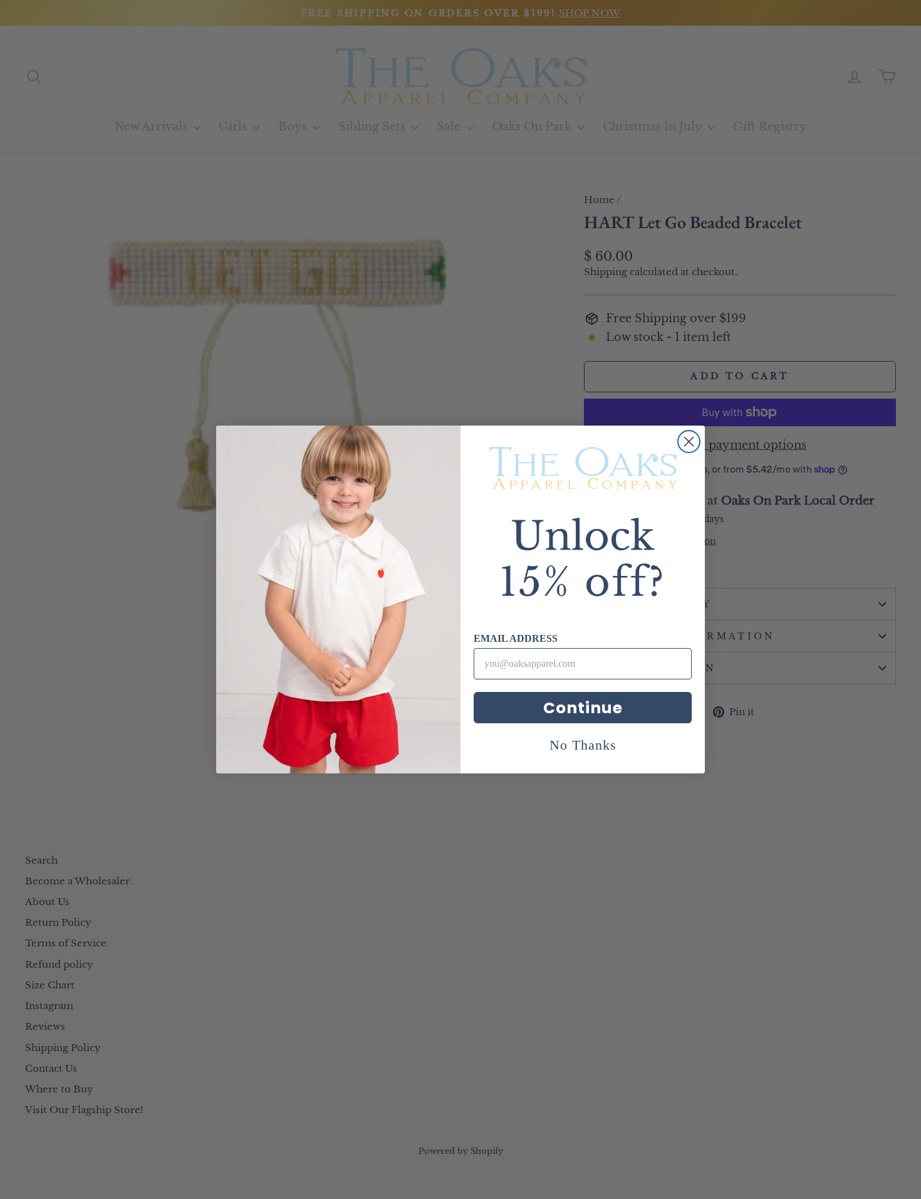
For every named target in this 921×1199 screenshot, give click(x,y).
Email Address (516, 638)
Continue (583, 708)
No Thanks (583, 745)
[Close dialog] (689, 442)
